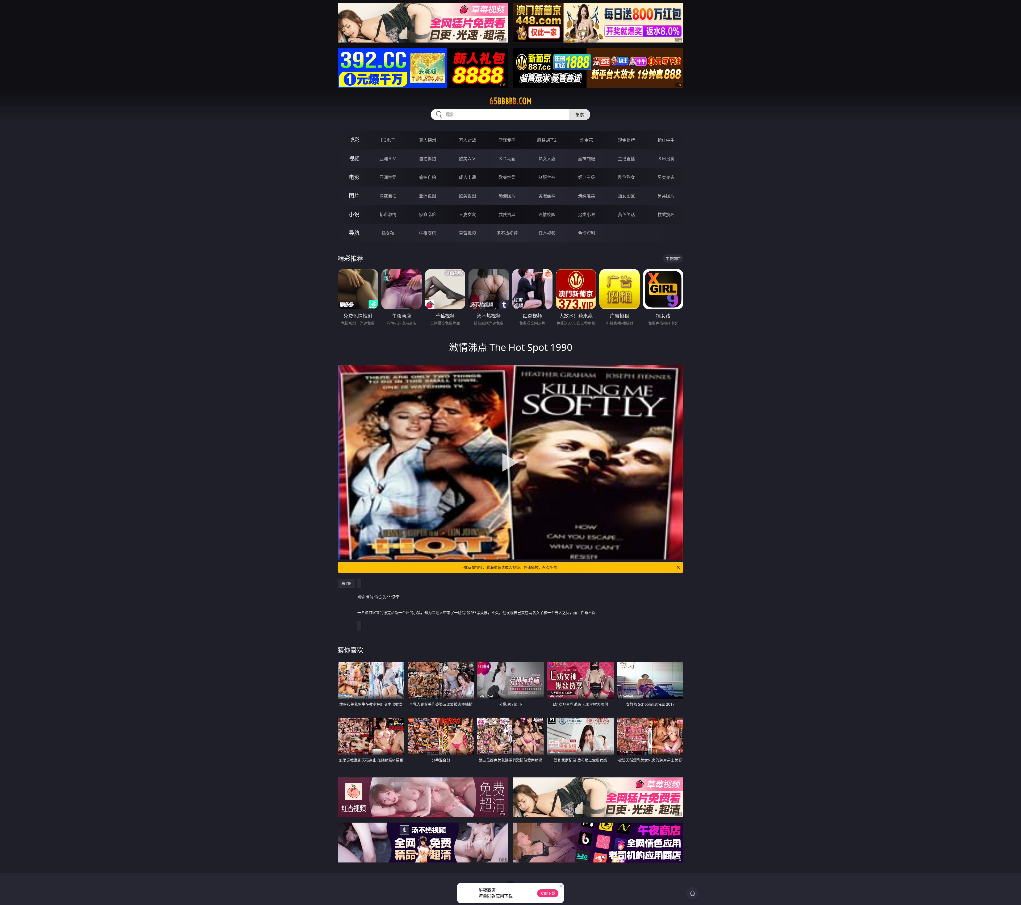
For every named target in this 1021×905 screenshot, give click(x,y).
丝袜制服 (586, 159)
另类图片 (666, 196)
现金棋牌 (626, 140)
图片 (354, 195)
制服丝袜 (546, 177)
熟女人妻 (546, 159)
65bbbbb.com (510, 101)
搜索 (579, 114)
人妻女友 (467, 214)
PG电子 (388, 140)
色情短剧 (586, 233)
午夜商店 (427, 233)
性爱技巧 (666, 214)
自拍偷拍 (427, 159)
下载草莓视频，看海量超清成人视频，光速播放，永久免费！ (510, 567)
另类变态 (666, 177)
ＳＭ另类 (666, 159)
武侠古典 (507, 214)
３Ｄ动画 (507, 159)
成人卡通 (467, 177)
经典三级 (586, 177)
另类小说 (586, 214)
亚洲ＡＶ (387, 159)
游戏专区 (507, 140)
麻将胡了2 (546, 140)
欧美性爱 (507, 177)
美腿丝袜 (546, 196)
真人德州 (427, 140)
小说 (354, 214)
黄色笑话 (626, 214)
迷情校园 (546, 214)
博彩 (354, 140)
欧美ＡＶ (467, 159)
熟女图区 (626, 196)
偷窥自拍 (387, 196)
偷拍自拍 (427, 177)
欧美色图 (467, 196)
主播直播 (626, 159)
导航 (354, 233)
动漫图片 (507, 196)
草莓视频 (467, 233)
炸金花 (586, 140)
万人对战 (467, 140)
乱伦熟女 (626, 177)
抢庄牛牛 (666, 140)
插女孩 (388, 233)
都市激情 (387, 214)
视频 (354, 158)
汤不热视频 (507, 233)
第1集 (346, 583)
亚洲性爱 (387, 177)
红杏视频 (546, 233)
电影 (354, 177)
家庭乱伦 (427, 214)
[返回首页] (692, 893)
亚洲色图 (427, 196)
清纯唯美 (586, 196)
